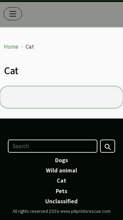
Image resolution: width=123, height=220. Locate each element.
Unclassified (61, 201)
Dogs (61, 160)
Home (11, 46)
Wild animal (61, 170)
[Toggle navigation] (13, 13)
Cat (61, 180)
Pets (61, 191)
